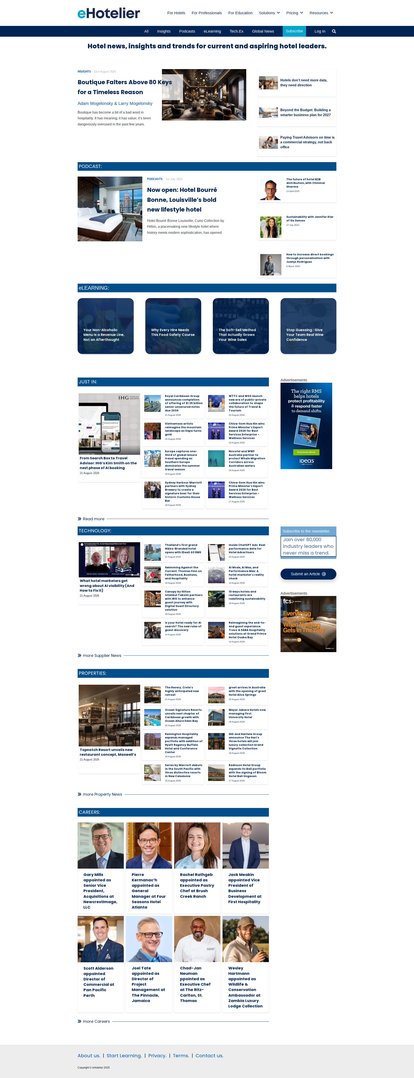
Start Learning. (123, 1055)
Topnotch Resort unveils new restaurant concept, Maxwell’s (108, 752)
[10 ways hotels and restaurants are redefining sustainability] (216, 599)
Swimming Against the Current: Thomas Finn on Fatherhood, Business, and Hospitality (183, 573)
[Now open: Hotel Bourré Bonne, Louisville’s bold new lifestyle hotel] (110, 209)
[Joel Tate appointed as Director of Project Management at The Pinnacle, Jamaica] (149, 939)
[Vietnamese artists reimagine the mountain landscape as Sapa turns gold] (152, 431)
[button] (278, 13)
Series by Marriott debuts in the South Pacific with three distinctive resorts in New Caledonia (183, 770)
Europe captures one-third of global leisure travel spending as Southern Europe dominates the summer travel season (182, 460)
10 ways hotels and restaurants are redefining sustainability (247, 595)
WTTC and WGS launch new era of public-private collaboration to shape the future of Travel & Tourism (247, 403)
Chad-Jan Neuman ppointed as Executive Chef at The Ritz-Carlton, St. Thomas (195, 984)
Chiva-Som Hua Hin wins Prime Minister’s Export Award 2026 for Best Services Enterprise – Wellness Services (247, 431)
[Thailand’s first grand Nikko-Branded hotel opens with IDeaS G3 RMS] (152, 552)
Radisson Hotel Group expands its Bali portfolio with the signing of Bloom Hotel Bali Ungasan (248, 770)
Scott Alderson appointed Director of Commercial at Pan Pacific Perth (98, 982)
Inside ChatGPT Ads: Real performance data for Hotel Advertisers (247, 548)
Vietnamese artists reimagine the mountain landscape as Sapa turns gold (183, 429)
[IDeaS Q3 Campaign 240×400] (306, 468)
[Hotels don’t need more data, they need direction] (268, 82)
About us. (89, 1055)
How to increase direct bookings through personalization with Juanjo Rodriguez (310, 258)
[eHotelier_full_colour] (109, 13)
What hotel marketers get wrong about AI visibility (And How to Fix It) (107, 585)
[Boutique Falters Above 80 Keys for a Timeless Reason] (204, 95)
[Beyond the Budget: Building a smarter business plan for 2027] (268, 112)
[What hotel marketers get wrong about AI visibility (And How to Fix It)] (109, 559)
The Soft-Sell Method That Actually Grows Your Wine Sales (237, 334)
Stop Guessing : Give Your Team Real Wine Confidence (304, 334)
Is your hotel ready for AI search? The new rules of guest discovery (183, 626)
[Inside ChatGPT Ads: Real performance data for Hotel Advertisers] (216, 552)
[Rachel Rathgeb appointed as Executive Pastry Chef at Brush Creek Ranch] (197, 845)
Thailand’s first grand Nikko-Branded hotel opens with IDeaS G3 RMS (183, 548)
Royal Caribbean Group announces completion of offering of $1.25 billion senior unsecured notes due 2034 (184, 403)
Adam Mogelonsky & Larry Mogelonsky (115, 103)
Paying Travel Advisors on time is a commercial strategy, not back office (307, 142)
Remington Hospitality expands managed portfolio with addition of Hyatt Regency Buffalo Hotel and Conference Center (183, 743)
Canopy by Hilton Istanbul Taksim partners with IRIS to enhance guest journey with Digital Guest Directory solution (183, 601)
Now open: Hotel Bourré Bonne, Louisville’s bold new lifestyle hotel (182, 200)
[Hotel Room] (309, 651)
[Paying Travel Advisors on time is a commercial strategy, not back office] (268, 142)
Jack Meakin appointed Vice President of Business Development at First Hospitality (245, 888)
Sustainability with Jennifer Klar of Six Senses (310, 218)
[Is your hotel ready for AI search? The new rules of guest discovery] (152, 630)
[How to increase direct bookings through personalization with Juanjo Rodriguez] (270, 264)
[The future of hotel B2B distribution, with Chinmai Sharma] (270, 189)
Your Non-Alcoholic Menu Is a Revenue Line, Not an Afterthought (103, 334)
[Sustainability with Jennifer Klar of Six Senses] (270, 227)
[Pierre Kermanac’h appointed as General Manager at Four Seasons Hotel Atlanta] (149, 845)
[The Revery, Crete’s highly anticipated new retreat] (152, 695)
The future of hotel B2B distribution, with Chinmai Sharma (305, 182)
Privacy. (157, 1055)
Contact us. (209, 1055)
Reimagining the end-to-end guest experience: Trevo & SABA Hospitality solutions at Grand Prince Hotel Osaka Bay (247, 630)
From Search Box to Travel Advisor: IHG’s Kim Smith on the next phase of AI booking (108, 463)
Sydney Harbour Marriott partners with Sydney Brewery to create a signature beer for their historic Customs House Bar (183, 492)
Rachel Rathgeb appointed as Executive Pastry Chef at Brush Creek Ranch (197, 885)
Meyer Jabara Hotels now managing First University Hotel (247, 713)
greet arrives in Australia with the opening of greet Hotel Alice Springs (247, 691)
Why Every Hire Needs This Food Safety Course (173, 332)
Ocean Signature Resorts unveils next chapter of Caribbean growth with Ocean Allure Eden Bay (183, 715)
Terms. (181, 1055)
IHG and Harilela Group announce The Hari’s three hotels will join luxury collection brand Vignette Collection (246, 741)
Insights (84, 71)
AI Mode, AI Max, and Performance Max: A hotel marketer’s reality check (246, 573)
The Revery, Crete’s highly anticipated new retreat (182, 691)
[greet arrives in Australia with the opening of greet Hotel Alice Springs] (216, 695)
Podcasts (155, 179)
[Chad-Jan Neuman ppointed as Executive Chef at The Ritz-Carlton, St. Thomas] (197, 939)
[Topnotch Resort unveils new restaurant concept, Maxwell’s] (109, 715)
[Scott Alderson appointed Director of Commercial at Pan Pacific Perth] (101, 939)
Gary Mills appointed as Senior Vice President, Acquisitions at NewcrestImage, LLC (100, 891)
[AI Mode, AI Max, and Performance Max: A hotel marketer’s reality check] (216, 575)
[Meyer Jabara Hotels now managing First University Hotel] (216, 717)
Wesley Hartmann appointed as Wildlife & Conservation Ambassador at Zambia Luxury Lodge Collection (245, 987)
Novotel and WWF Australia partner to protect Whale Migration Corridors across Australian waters (247, 458)
